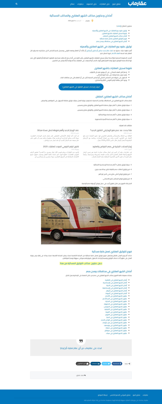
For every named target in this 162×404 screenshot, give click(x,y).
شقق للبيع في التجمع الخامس (120, 395)
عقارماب (145, 395)
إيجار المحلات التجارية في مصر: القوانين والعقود (112, 146)
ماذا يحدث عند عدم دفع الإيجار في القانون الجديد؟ (111, 130)
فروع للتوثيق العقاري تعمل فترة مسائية (113, 38)
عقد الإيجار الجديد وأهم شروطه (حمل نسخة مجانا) (58, 130)
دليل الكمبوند (91, 4)
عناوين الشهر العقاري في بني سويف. (114, 322)
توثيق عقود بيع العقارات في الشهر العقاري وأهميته (109, 30)
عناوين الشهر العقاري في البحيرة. (116, 301)
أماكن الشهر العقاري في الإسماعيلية (114, 288)
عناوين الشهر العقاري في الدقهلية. (115, 304)
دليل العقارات (104, 4)
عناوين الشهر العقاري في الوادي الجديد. (114, 319)
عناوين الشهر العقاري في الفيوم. (116, 314)
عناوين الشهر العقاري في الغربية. (116, 312)
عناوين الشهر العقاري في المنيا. (116, 317)
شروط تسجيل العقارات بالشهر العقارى (114, 33)
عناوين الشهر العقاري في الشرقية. (115, 309)
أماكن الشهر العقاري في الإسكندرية (115, 282)
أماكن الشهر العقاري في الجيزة (116, 285)
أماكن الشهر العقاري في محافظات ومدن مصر (111, 41)
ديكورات (80, 4)
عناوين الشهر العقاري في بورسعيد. (115, 325)
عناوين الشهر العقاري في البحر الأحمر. (114, 298)
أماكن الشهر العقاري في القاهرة (116, 280)
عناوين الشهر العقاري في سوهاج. (115, 330)
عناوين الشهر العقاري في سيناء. (116, 333)
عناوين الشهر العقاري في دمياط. (116, 327)
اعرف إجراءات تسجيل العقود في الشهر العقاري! (81, 87)
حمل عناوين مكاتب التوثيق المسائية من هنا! (81, 263)
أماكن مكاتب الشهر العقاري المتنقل (115, 36)
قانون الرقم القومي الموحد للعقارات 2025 (61, 146)
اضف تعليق (80, 375)
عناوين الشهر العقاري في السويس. (115, 306)
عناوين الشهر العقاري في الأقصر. (116, 295)
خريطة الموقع (103, 395)
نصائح (72, 4)
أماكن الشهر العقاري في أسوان (116, 290)
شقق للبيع (116, 4)
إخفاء (119, 26)
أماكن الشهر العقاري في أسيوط (116, 293)
